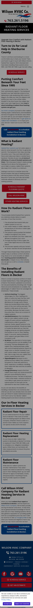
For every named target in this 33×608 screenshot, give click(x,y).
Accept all (7, 604)
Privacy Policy (5, 600)
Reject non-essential (22, 604)
